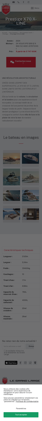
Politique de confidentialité (27, 401)
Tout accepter (21, 415)
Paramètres (21, 408)
